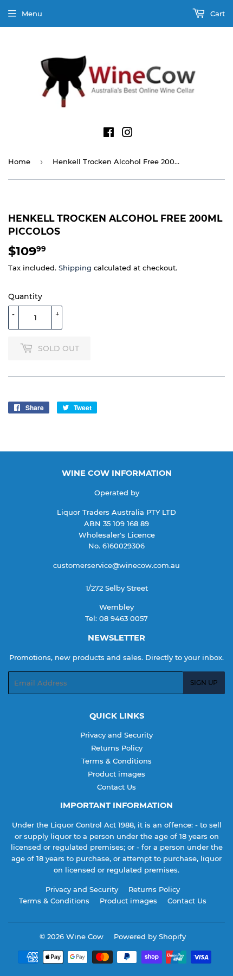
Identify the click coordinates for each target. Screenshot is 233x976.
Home (19, 161)
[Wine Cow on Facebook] (108, 134)
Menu (32, 13)
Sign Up (204, 682)
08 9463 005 (121, 618)
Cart (216, 13)
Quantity (25, 296)
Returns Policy (117, 748)
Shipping (75, 267)
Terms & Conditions (116, 761)
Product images (116, 774)
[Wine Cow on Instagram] (127, 134)
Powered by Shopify (150, 936)
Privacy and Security (116, 735)
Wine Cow (84, 936)
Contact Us (116, 787)
